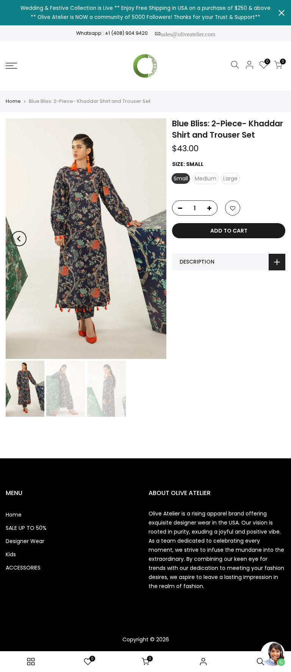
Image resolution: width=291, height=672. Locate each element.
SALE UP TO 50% (26, 528)
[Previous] (19, 238)
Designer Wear (25, 541)
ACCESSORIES (23, 567)
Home (13, 101)
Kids (11, 554)
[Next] (153, 238)
